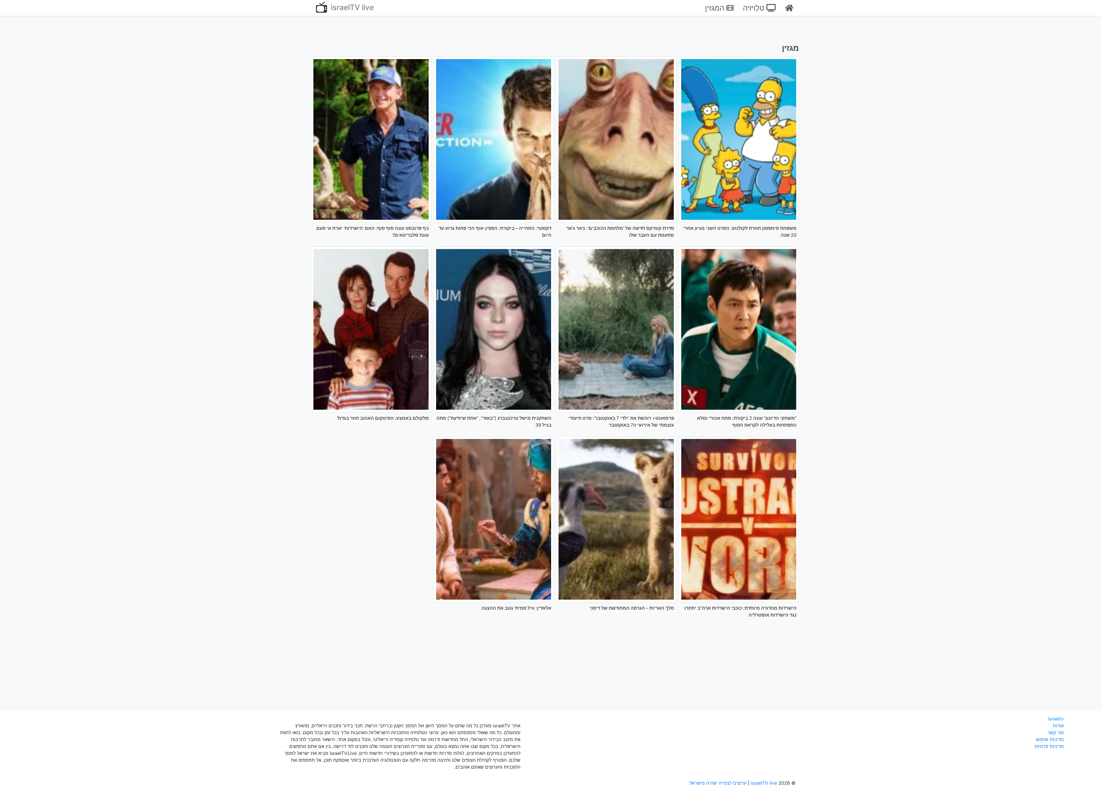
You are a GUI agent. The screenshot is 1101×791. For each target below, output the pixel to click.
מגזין (790, 48)
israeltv (1056, 719)
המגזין (715, 7)
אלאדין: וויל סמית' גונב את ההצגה (516, 608)
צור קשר (1055, 732)
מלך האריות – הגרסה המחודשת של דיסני (631, 608)
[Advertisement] (550, 668)
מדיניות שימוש (1050, 739)
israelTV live (351, 7)
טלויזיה (754, 7)
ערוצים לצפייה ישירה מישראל (717, 783)
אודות (1058, 725)
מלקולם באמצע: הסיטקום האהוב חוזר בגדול (383, 418)
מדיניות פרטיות (1049, 746)
